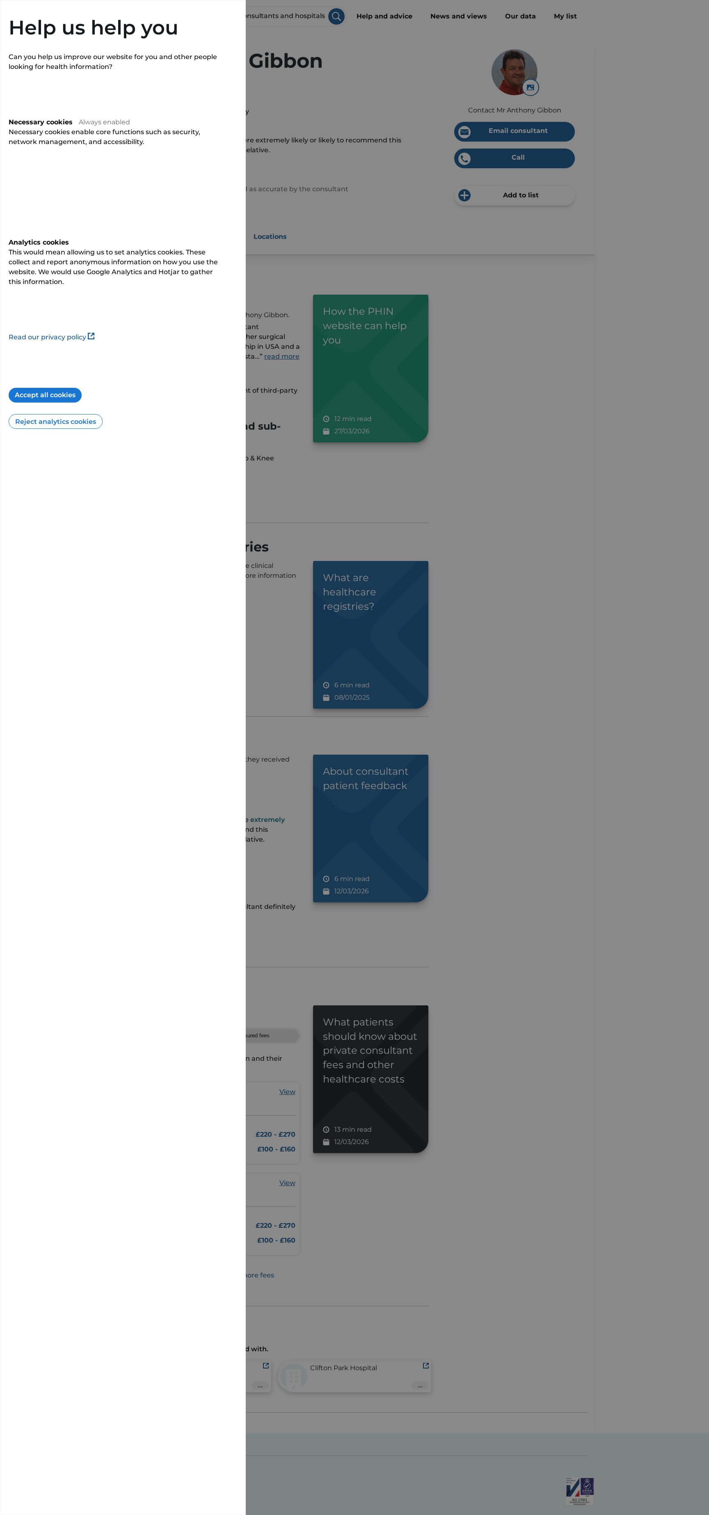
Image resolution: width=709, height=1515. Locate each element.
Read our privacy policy (47, 337)
